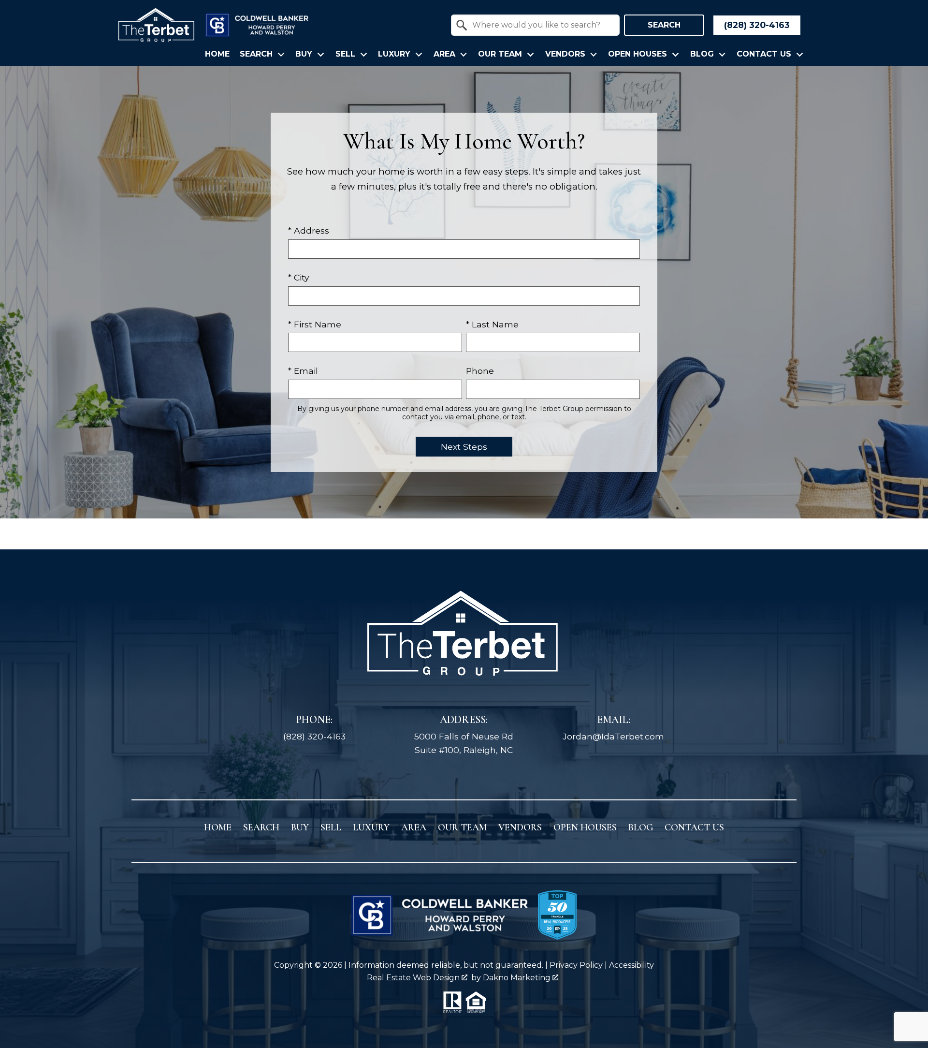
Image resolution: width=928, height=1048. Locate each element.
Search (664, 25)
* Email (303, 371)
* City (298, 277)
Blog (640, 827)
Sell (330, 827)
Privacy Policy (576, 965)
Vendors (520, 827)
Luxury (371, 827)
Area (413, 827)
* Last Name (492, 324)
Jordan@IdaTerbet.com (613, 736)
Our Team (462, 827)
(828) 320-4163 (314, 736)
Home (217, 54)
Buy (300, 827)
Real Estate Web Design (414, 977)
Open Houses (585, 827)
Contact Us (694, 827)
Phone (480, 371)
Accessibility (631, 965)
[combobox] (535, 25)
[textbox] (541, 25)
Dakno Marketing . (521, 977)
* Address (308, 230)
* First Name (314, 324)
